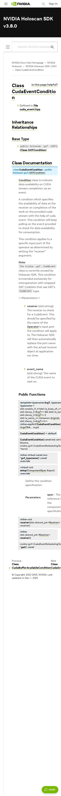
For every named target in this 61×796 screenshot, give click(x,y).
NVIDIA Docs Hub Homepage (28, 62)
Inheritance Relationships (24, 124)
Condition (25, 180)
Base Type (20, 139)
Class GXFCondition (33, 150)
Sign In (53, 3)
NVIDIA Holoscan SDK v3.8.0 (41, 66)
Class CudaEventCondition (29, 69)
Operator (33, 326)
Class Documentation (32, 163)
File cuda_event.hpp (30, 107)
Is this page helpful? (45, 84)
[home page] (20, 4)
